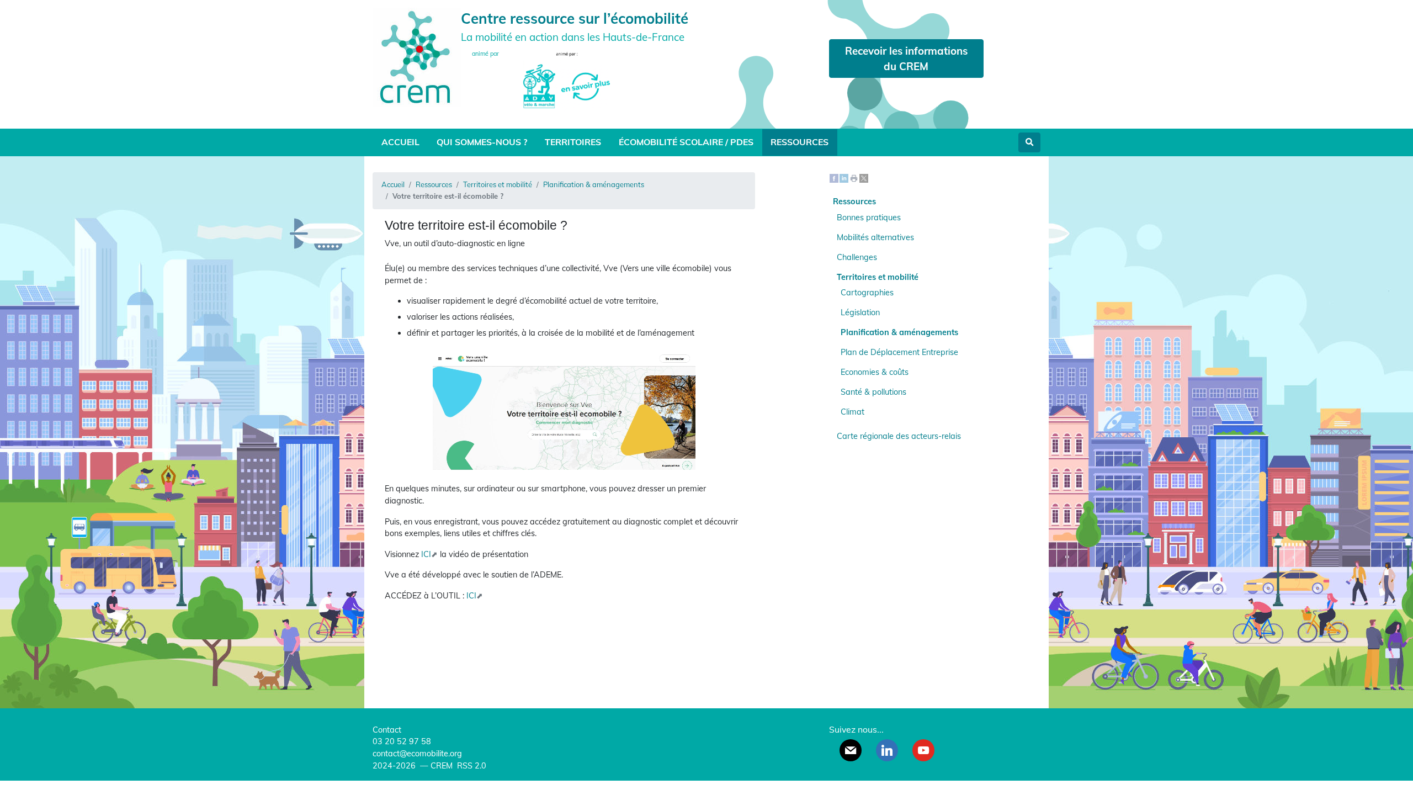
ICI (426, 554)
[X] (863, 178)
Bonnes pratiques (869, 217)
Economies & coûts (875, 372)
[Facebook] (834, 178)
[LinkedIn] (844, 178)
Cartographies (867, 293)
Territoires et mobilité (497, 184)
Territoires (573, 141)
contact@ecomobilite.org (417, 754)
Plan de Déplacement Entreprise (899, 352)
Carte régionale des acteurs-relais (899, 436)
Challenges (857, 257)
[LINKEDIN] (887, 750)
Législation (860, 312)
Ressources (799, 141)
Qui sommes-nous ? (482, 141)
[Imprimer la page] (853, 178)
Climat (852, 412)
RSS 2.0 (470, 766)
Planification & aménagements (593, 184)
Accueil (400, 141)
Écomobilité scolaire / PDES (686, 141)
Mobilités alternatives (875, 237)
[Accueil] (417, 56)
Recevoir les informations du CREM (906, 58)
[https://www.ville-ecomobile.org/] (564, 411)
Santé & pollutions (873, 392)
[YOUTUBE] (923, 750)
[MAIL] (851, 750)
